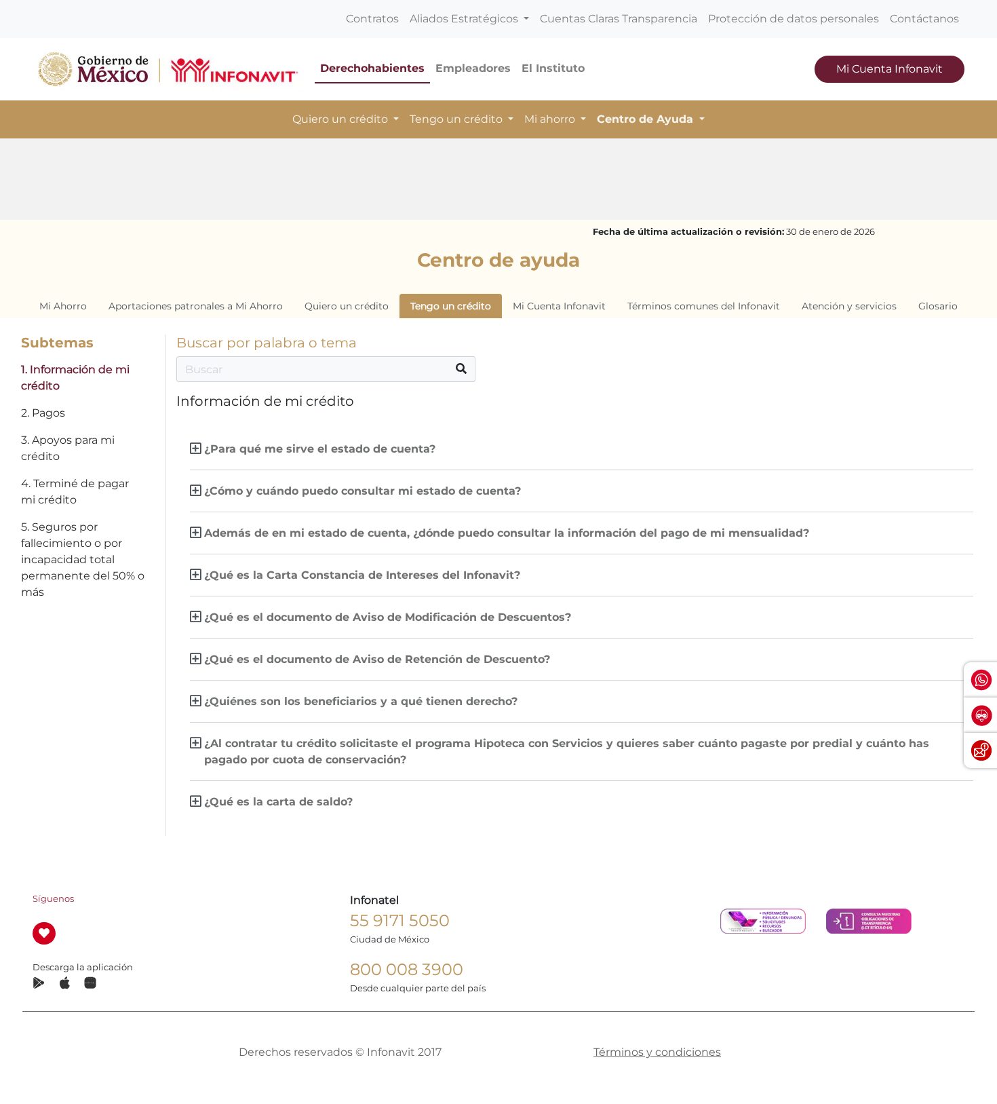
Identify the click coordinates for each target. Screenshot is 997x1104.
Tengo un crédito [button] (457, 119)
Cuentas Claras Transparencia (618, 18)
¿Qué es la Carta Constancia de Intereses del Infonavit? (362, 575)
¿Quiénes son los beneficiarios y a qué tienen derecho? (360, 701)
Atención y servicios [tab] (849, 306)
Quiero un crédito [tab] (347, 306)
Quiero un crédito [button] (341, 119)
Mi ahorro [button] (551, 119)
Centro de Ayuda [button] (647, 119)
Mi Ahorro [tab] (63, 306)
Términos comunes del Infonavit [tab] (703, 306)
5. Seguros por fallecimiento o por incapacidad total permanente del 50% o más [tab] (82, 559)
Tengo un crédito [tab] (450, 306)
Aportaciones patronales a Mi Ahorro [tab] (196, 306)
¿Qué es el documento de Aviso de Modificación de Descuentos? (387, 617)
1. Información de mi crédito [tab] (75, 377)
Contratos (372, 18)
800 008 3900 (406, 969)
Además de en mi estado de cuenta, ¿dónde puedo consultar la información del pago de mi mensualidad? (506, 533)
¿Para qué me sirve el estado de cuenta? (319, 448)
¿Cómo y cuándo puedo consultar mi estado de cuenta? (362, 490)
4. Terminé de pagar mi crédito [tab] (75, 491)
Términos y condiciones (657, 1052)
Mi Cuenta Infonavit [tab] (559, 306)
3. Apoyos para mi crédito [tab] (68, 448)
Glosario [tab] (938, 306)
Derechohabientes (372, 68)
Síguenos (53, 899)
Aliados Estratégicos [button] (465, 18)
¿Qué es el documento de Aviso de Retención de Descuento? (377, 659)
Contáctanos (924, 18)
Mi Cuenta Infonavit (889, 68)
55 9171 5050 (400, 920)
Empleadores (473, 68)
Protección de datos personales (793, 18)
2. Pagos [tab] (43, 412)
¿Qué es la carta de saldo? (278, 801)
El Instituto (553, 68)
